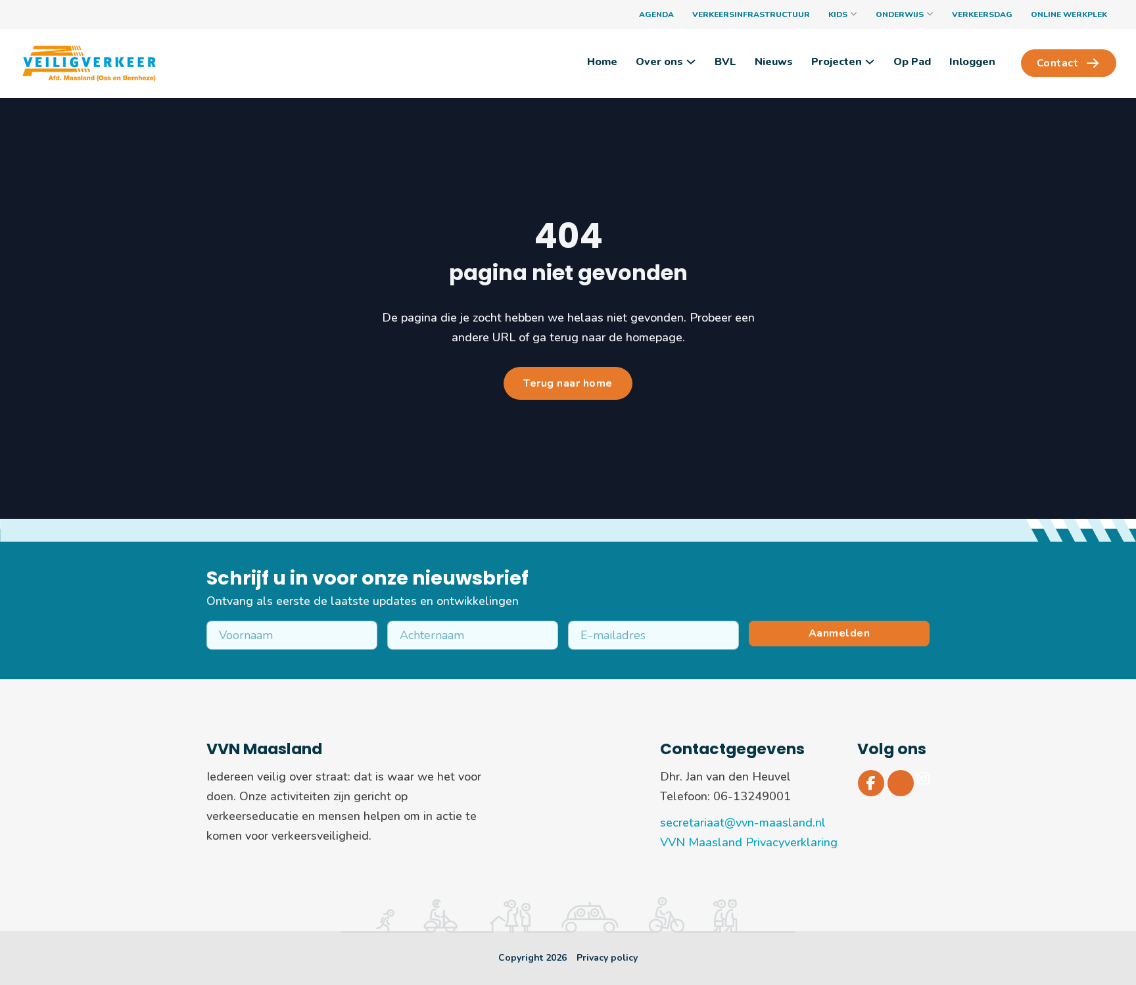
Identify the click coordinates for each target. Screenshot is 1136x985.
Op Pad (912, 62)
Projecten (836, 62)
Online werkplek (1069, 14)
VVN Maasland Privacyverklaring (749, 842)
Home (602, 62)
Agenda (656, 14)
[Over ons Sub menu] (691, 62)
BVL (725, 62)
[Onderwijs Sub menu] (930, 14)
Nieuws (774, 62)
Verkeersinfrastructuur (751, 14)
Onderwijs (900, 14)
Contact (1058, 63)
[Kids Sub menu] (853, 14)
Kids (837, 14)
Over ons (659, 62)
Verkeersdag (982, 14)
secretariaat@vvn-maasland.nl (743, 822)
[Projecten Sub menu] (869, 62)
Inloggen (972, 62)
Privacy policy (607, 957)
